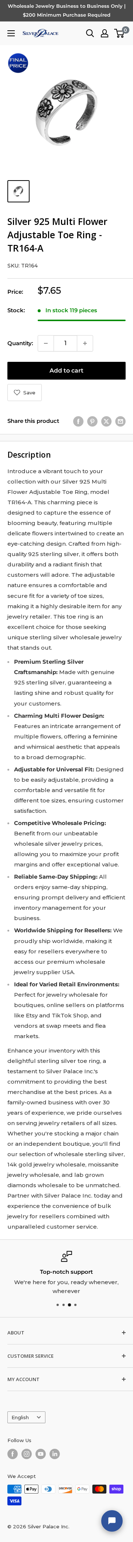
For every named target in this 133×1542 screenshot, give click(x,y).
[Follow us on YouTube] (40, 1454)
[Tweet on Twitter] (106, 421)
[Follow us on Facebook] (12, 1454)
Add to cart (66, 370)
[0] (119, 33)
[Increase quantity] (85, 343)
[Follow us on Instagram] (26, 1454)
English (20, 1417)
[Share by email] (120, 421)
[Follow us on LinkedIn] (55, 1454)
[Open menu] (11, 33)
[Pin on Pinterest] (92, 421)
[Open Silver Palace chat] (112, 1521)
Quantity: (20, 343)
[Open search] (90, 33)
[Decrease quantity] (46, 343)
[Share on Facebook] (78, 421)
